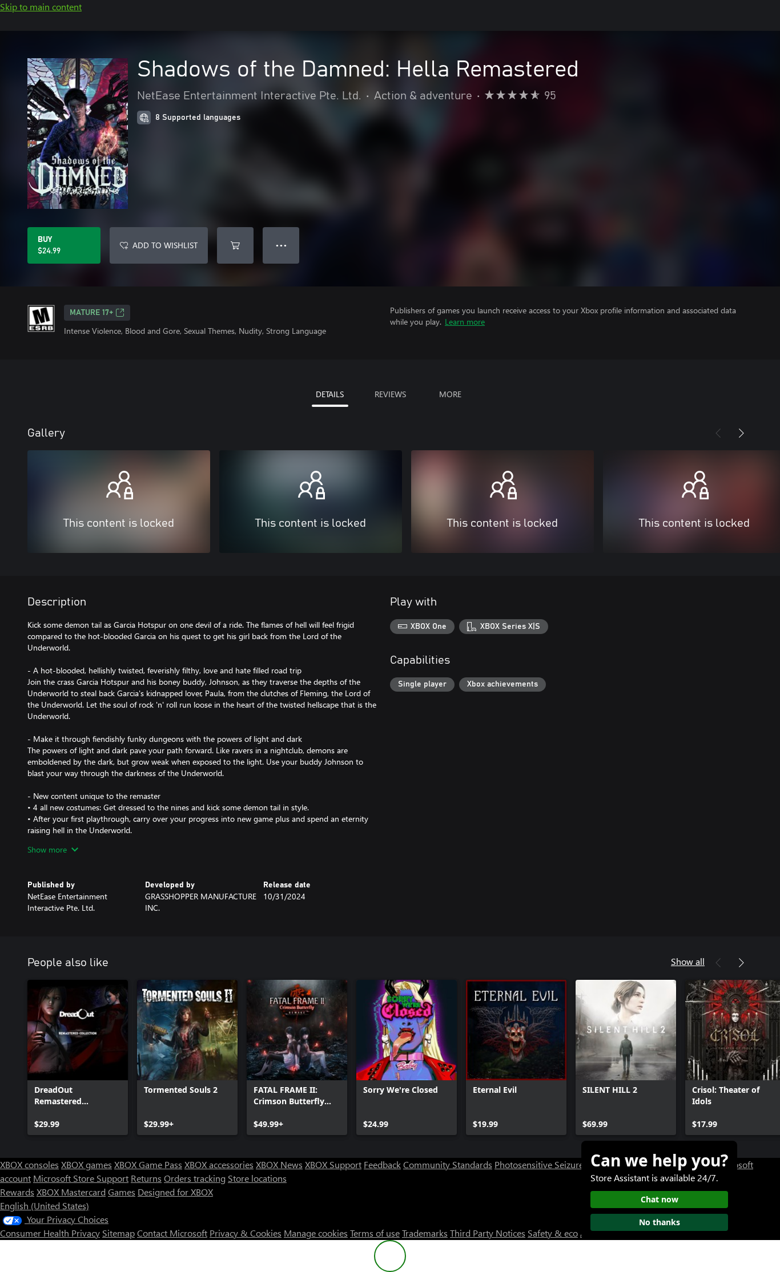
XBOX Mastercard (71, 1192)
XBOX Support (333, 1164)
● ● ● (281, 245)
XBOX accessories (219, 1164)
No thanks (659, 1222)
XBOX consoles (29, 1164)
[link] (77, 1057)
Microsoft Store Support (80, 1178)
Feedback (382, 1164)
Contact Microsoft (172, 1233)
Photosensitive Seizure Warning (557, 1164)
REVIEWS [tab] (390, 394)
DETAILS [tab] (330, 394)
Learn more (465, 321)
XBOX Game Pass (148, 1164)
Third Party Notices (487, 1233)
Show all (688, 961)
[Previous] (718, 433)
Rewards (17, 1192)
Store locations (257, 1178)
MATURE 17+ (91, 313)
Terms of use (375, 1233)
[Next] (741, 433)
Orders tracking (195, 1178)
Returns (146, 1178)
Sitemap (118, 1233)
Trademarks (425, 1233)
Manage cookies (316, 1233)
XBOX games (86, 1164)
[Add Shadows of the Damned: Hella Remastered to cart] (235, 245)
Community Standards (447, 1164)
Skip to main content (41, 7)
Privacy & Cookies (246, 1233)
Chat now (659, 1199)
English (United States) (44, 1206)
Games (121, 1192)
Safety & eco (553, 1233)
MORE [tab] (450, 394)
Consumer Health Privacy (50, 1233)
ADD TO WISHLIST (165, 245)
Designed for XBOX (175, 1192)
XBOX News (279, 1164)
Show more (47, 849)
